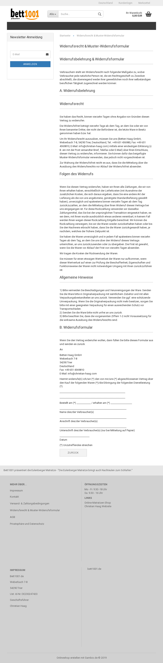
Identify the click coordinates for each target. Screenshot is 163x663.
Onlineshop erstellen (68, 657)
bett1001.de (94, 568)
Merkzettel (144, 3)
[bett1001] (25, 14)
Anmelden (30, 64)
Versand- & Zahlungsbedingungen (29, 503)
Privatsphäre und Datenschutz (27, 523)
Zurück (73, 452)
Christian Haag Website (97, 506)
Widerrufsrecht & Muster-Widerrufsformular (35, 510)
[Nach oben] (152, 657)
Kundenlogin (125, 3)
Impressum (16, 490)
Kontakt (14, 496)
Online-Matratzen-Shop (97, 502)
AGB (12, 517)
